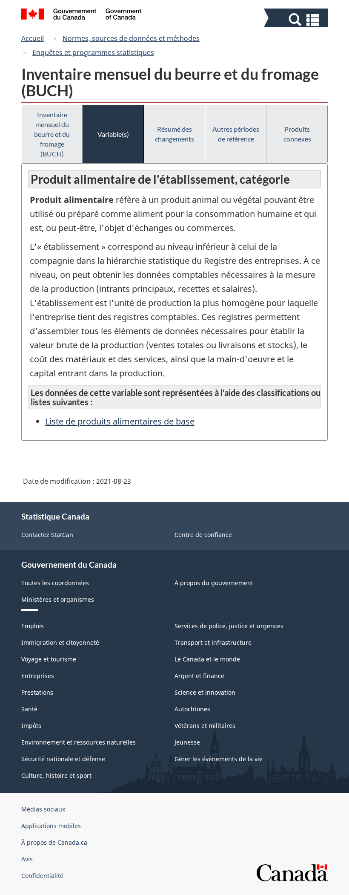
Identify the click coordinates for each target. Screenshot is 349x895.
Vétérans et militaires (204, 726)
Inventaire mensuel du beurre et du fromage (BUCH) (52, 134)
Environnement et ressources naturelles (78, 742)
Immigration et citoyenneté (60, 642)
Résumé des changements (174, 134)
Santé (29, 709)
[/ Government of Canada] (81, 15)
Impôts (31, 726)
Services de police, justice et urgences (228, 626)
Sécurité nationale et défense (63, 759)
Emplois (32, 626)
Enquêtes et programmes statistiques (93, 52)
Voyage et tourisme (48, 659)
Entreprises (37, 676)
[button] (297, 19)
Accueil (32, 38)
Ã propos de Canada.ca (54, 842)
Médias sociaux (43, 809)
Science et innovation (204, 692)
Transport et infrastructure (213, 642)
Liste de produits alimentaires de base (120, 421)
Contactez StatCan (47, 535)
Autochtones (192, 709)
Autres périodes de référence (235, 134)
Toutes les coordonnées (55, 583)
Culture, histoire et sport (56, 775)
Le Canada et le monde (207, 659)
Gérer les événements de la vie (218, 759)
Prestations (37, 692)
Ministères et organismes (57, 599)
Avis (27, 859)
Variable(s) (113, 134)
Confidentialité (42, 876)
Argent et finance (199, 676)
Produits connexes (297, 134)
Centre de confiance (203, 535)
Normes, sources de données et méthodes (131, 38)
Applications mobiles (51, 826)
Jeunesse (187, 742)
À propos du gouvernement (213, 583)
